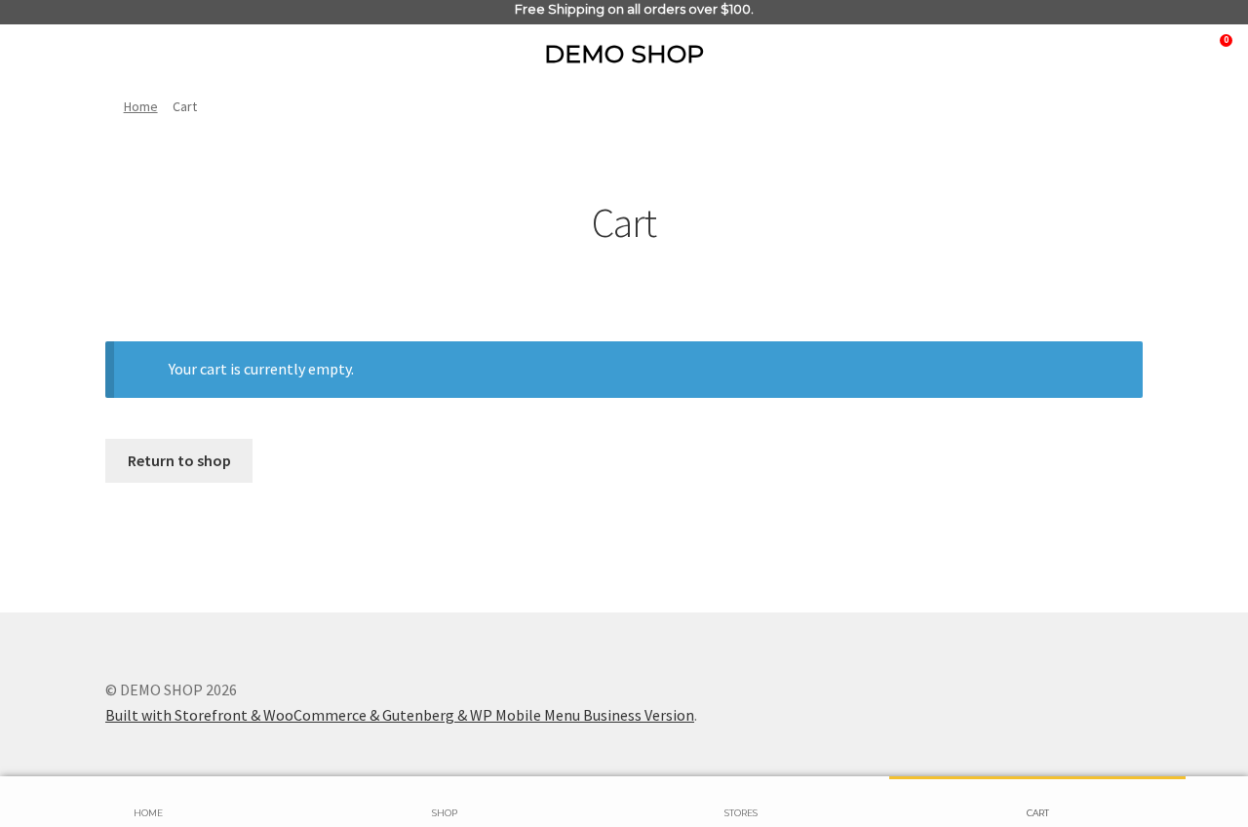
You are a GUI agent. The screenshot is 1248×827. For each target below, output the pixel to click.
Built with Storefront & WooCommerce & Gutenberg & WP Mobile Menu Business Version (399, 715)
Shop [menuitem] (444, 812)
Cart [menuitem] (1038, 812)
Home (141, 106)
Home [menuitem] (148, 812)
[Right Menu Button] (56, 51)
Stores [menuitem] (741, 812)
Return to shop (179, 460)
